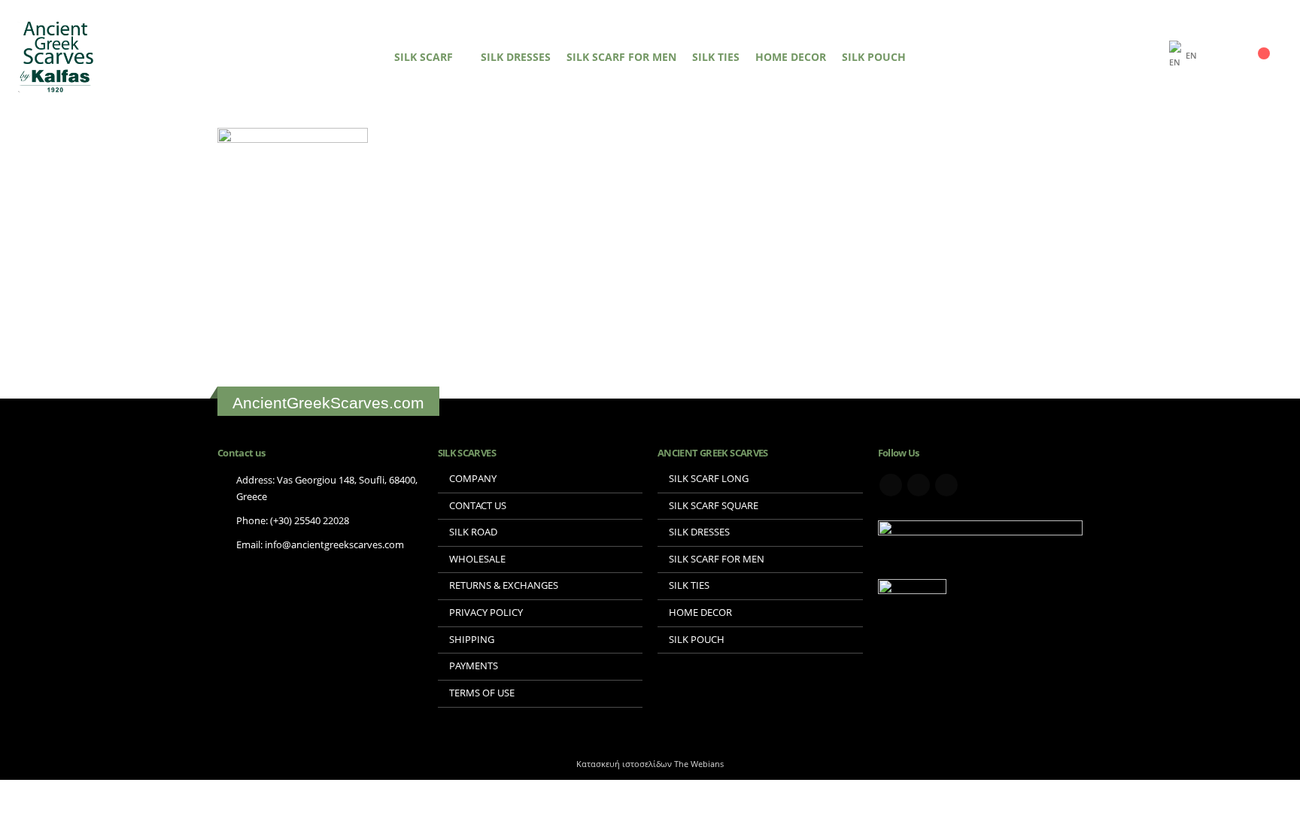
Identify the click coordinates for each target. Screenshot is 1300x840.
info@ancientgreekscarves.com (334, 544)
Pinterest (918, 485)
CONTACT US (477, 505)
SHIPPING (471, 639)
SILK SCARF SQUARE (713, 505)
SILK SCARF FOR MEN (621, 57)
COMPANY (473, 478)
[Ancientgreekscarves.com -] (56, 56)
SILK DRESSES (516, 57)
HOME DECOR (790, 57)
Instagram (946, 485)
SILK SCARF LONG (709, 478)
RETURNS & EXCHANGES (503, 585)
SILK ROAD (473, 532)
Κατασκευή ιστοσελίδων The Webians (650, 763)
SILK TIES (716, 57)
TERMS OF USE (482, 693)
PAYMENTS (473, 666)
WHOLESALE (477, 559)
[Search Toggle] (1152, 56)
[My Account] (1230, 56)
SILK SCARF (423, 57)
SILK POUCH (874, 57)
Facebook (890, 485)
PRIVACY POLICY (486, 612)
